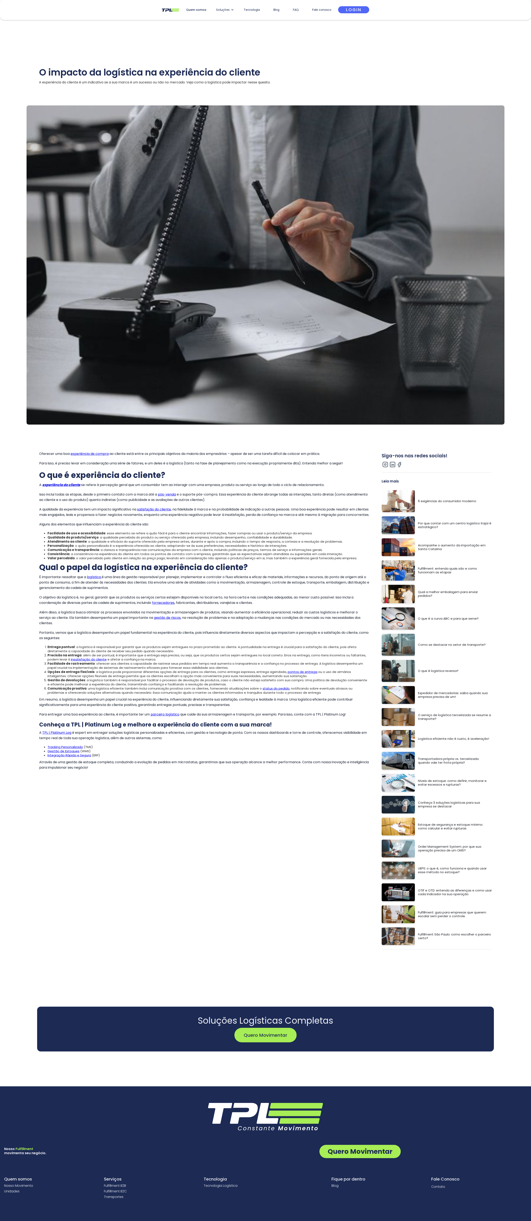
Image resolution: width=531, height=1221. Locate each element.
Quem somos (196, 10)
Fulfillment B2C (115, 1191)
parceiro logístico (165, 714)
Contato (438, 1186)
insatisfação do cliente (89, 659)
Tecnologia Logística (220, 1185)
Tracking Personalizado (65, 747)
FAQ (296, 10)
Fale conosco (321, 10)
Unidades (11, 1191)
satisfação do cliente (154, 509)
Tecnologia (252, 10)
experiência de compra (90, 453)
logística (94, 577)
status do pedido (276, 688)
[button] (225, 10)
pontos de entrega (302, 672)
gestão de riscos (167, 617)
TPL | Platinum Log (56, 732)
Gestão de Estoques (63, 751)
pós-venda (167, 494)
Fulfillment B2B (115, 1185)
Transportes (113, 1197)
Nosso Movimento (18, 1185)
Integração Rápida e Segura (69, 755)
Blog (276, 10)
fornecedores (163, 602)
